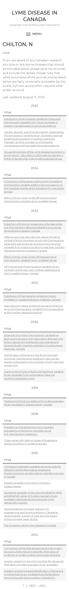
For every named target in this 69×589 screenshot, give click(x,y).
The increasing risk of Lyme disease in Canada (30, 525)
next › (33, 585)
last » (42, 585)
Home (6, 52)
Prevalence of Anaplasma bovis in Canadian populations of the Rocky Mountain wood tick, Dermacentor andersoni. (29, 430)
